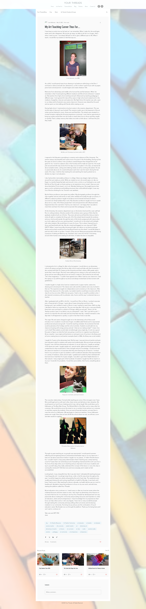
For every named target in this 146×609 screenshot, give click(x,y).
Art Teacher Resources (55, 523)
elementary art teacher (51, 529)
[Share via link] (56, 537)
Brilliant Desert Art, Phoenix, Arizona (97, 568)
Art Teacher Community (69, 523)
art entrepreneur (74, 532)
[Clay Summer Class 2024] (48, 559)
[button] (107, 12)
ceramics (48, 532)
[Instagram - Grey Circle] (102, 6)
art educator (97, 523)
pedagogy (55, 532)
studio (84, 529)
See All (107, 550)
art (76, 526)
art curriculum (70, 529)
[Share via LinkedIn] (53, 537)
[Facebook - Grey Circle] (99, 6)
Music (56, 12)
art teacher (89, 523)
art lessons (61, 529)
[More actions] (100, 22)
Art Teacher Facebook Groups (68, 12)
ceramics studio (92, 529)
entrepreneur (83, 532)
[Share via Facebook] (45, 537)
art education (80, 523)
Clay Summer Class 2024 (44, 568)
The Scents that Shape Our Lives (71, 568)
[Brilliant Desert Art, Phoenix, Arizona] (98, 559)
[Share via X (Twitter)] (49, 537)
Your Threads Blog (42, 12)
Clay (51, 12)
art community (63, 532)
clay (47, 523)
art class (78, 529)
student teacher (70, 526)
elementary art (83, 526)
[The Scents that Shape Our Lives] (73, 559)
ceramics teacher (50, 526)
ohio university (60, 526)
